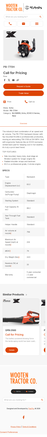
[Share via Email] (13, 80)
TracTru (31, 408)
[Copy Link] (17, 80)
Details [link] (11, 350)
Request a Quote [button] (23, 86)
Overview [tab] (23, 123)
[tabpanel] (23, 45)
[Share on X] (9, 80)
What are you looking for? (17, 17)
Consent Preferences (9, 432)
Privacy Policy (16, 427)
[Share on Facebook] (4, 80)
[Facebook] (23, 417)
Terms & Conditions (29, 427)
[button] (10, 23)
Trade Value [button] (24, 93)
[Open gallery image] (23, 45)
